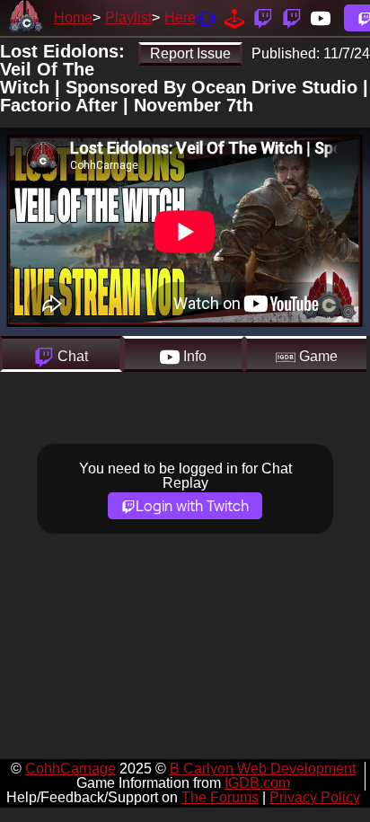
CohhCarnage (70, 768)
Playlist (128, 17)
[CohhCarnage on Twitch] (263, 17)
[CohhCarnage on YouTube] (320, 17)
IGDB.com (257, 783)
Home (73, 17)
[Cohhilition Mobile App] (206, 17)
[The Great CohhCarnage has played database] (234, 17)
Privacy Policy (314, 797)
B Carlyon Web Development (263, 768)
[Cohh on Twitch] (292, 17)
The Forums (220, 797)
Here (180, 17)
